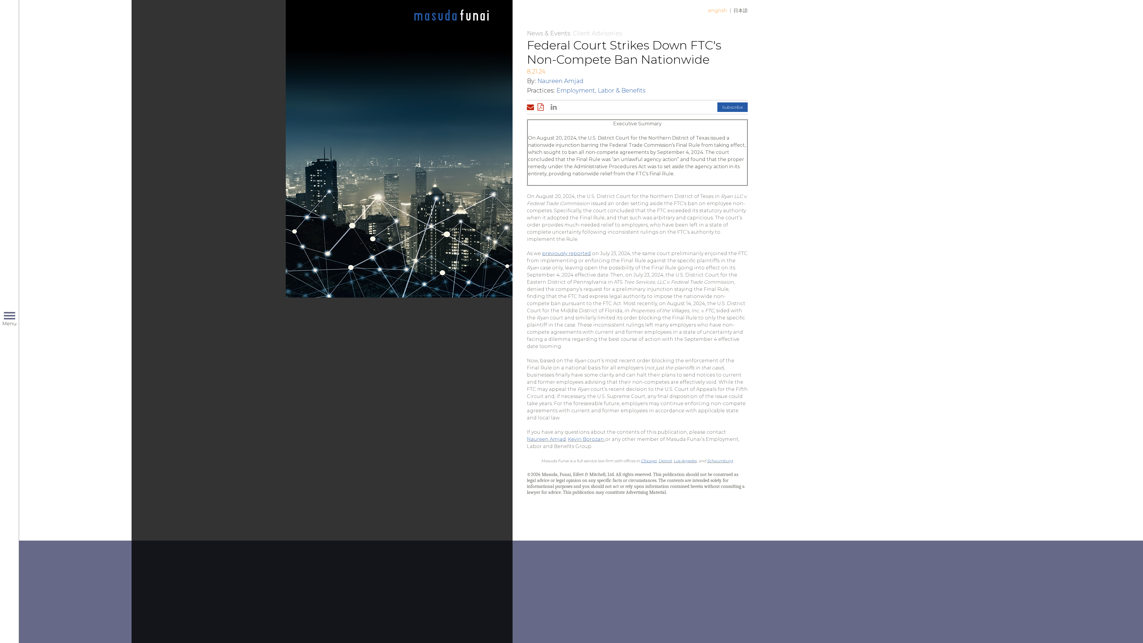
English (717, 10)
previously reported (566, 253)
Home (451, 15)
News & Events (548, 33)
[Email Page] (531, 107)
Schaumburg (720, 460)
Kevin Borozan (586, 439)
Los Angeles (685, 460)
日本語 (740, 10)
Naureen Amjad (560, 81)
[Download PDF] (542, 107)
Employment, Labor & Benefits (601, 90)
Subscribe (732, 107)
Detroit (665, 460)
